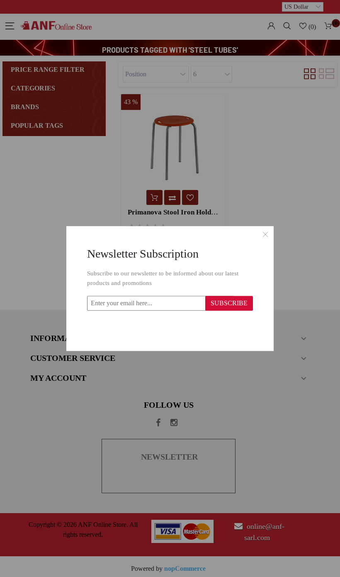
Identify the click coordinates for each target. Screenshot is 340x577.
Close (265, 234)
